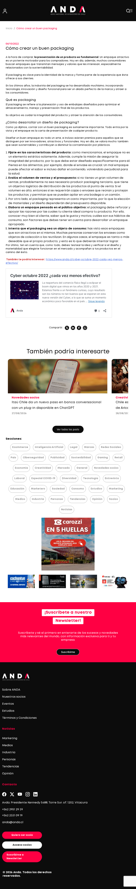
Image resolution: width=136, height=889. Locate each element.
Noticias (66, 510)
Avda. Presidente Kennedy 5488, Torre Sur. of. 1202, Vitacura (44, 802)
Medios (20, 499)
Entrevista (112, 478)
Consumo (77, 489)
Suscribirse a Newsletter (15, 857)
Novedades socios (106, 468)
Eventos (8, 704)
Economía (21, 468)
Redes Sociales (111, 447)
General (81, 468)
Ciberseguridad (33, 458)
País (13, 458)
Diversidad (69, 478)
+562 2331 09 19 (12, 815)
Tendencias (77, 499)
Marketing (116, 489)
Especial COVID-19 (43, 478)
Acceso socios (22, 845)
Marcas (89, 447)
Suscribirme (68, 651)
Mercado (64, 468)
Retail (119, 458)
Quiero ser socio (22, 835)
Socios (113, 499)
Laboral (19, 478)
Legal (73, 447)
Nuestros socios (14, 696)
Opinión (97, 499)
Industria (38, 499)
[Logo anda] (68, 10)
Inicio (9, 28)
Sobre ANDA (11, 689)
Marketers (38, 489)
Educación (17, 489)
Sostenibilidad (81, 458)
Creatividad (43, 468)
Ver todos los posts (68, 429)
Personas (57, 499)
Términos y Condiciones (19, 718)
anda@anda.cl (12, 822)
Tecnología (90, 478)
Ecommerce (20, 447)
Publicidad (57, 458)
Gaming (102, 458)
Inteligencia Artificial (49, 447)
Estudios (96, 489)
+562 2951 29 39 (12, 809)
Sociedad (58, 489)
